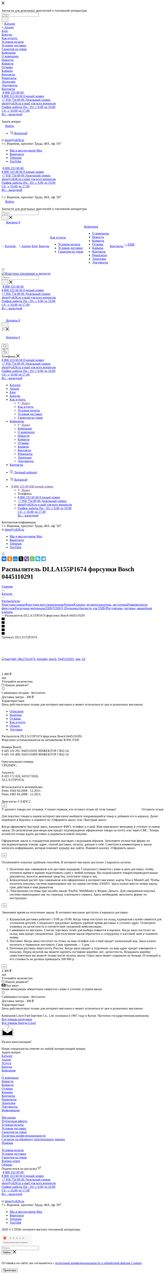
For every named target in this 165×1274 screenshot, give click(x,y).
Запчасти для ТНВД (93, 608)
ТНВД (49, 608)
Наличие (16, 715)
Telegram (16, 157)
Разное (68, 604)
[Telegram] (43, 558)
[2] (82, 623)
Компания (25, 428)
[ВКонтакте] (4, 558)
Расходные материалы (30, 608)
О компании (10, 1077)
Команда (7, 1085)
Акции (6, 1059)
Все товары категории (17, 1019)
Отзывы (15, 718)
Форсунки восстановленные (44, 604)
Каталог (7, 1056)
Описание (17, 711)
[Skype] (37, 558)
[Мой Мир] (15, 558)
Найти (6, 1252)
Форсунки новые (13, 604)
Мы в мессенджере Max (26, 150)
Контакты (8, 1095)
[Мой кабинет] (3, 316)
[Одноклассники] (9, 558)
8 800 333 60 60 (13, 92)
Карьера (7, 1092)
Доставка (16, 729)
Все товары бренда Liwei (19, 1023)
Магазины (9, 1117)
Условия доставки (14, 1128)
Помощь (7, 1143)
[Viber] (26, 558)
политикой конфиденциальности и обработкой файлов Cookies (98, 1263)
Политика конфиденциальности (24, 1135)
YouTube (15, 161)
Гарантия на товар (14, 1132)
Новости (7, 1081)
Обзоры (7, 1164)
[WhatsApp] (32, 558)
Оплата (15, 725)
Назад (26, 403)
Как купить (25, 406)
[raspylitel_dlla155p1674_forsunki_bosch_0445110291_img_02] (43, 659)
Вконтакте (17, 154)
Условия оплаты (13, 1124)
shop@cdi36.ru (14, 140)
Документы (10, 1106)
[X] (21, 558)
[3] (82, 626)
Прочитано (9, 1270)
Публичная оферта (14, 1121)
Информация (11, 1110)
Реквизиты (9, 1099)
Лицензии (8, 1103)
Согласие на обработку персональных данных (33, 1139)
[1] (82, 619)
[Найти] (5, 19)
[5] (82, 633)
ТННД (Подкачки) (66, 608)
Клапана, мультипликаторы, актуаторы (100, 604)
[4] (82, 630)
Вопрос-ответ (11, 1161)
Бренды (7, 1066)
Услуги (6, 1063)
